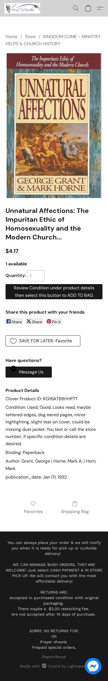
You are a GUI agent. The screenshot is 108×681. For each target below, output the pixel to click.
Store (30, 36)
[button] (23, 8)
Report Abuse (54, 657)
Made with (54, 666)
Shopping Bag (75, 511)
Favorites (33, 511)
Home (11, 36)
